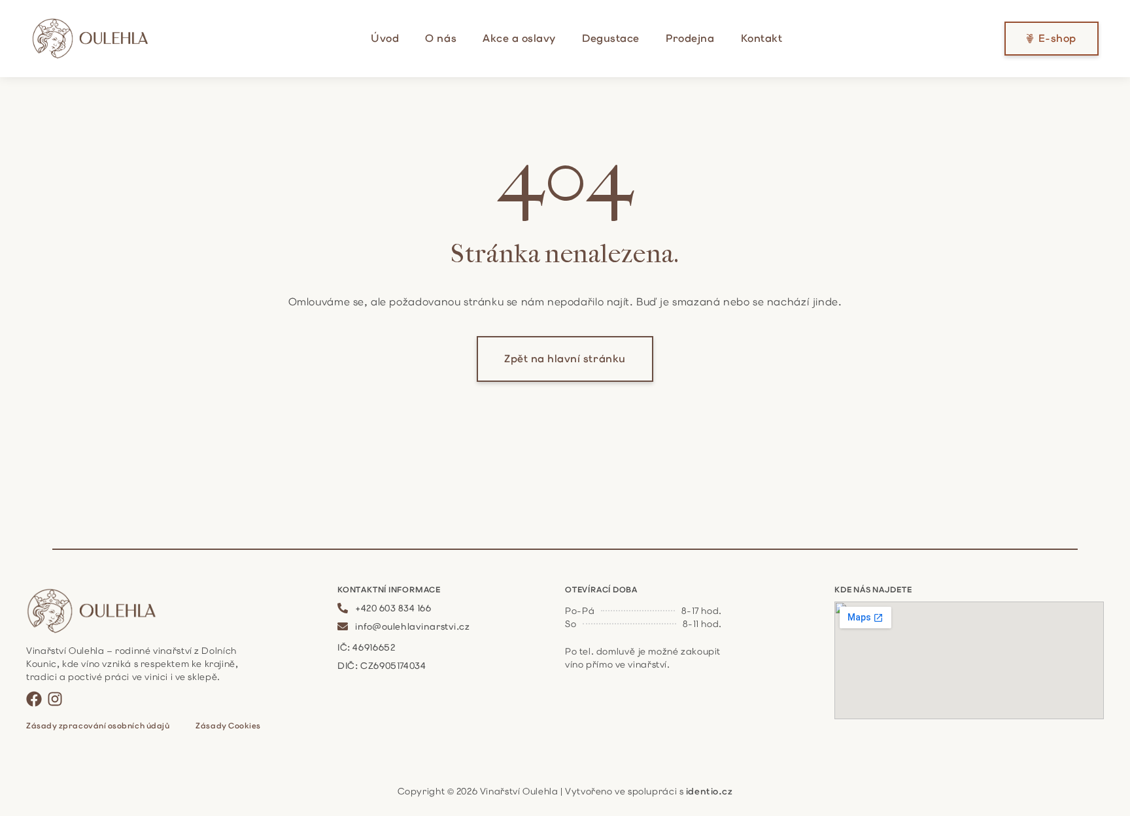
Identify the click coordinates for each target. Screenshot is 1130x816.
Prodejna (690, 38)
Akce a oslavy (519, 38)
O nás (440, 38)
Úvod (385, 38)
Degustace (611, 38)
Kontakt (762, 38)
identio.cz (709, 791)
